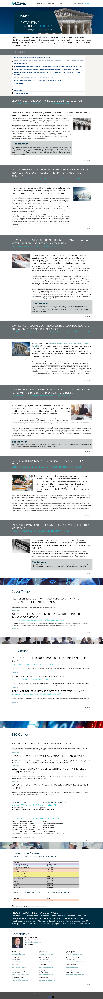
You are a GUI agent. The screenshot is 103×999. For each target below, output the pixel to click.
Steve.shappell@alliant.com (33, 942)
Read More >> (15, 672)
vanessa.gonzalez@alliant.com (75, 974)
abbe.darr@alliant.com (18, 954)
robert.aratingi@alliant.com (74, 954)
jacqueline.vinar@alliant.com (20, 980)
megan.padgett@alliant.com (47, 980)
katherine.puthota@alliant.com (48, 961)
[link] (50, 997)
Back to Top (87, 160)
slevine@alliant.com (72, 967)
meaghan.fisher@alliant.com (47, 974)
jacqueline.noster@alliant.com (20, 974)
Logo (19, 3)
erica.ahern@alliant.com (19, 967)
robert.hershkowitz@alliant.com (75, 961)
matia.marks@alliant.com (46, 967)
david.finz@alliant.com (18, 961)
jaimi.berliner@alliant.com (46, 954)
